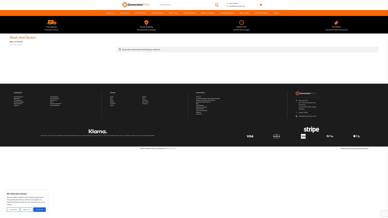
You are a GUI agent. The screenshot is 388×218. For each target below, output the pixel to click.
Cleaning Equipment (227, 13)
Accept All (39, 210)
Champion (145, 103)
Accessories (124, 13)
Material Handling (208, 13)
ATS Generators (18, 100)
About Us (198, 96)
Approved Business (362, 148)
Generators (110, 13)
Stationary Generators (55, 103)
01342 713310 (303, 112)
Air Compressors (157, 13)
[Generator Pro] (136, 6)
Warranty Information (201, 107)
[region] (26, 202)
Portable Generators (19, 102)
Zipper (111, 105)
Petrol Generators (54, 98)
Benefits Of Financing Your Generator (205, 100)
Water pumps (244, 13)
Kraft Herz (145, 100)
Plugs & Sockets (18, 103)
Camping (16, 105)
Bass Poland (145, 102)
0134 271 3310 (233, 3)
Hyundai (112, 102)
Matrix (111, 100)
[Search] (217, 5)
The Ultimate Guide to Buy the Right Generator (208, 98)
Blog (197, 103)
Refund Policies (200, 108)
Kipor (143, 98)
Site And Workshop (261, 13)
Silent (51, 102)
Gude (111, 98)
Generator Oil (53, 100)
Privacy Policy (171, 148)
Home (11, 45)
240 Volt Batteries (54, 105)
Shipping (198, 112)
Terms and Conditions (201, 110)
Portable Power (140, 13)
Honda (111, 96)
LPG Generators (54, 96)
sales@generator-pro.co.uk (237, 6)
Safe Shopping (200, 105)
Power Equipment (189, 13)
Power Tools (173, 13)
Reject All (26, 210)
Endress (144, 96)
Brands (276, 13)
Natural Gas (17, 98)
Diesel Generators (18, 96)
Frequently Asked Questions (203, 102)
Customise (13, 210)
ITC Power (112, 103)
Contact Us (199, 114)
